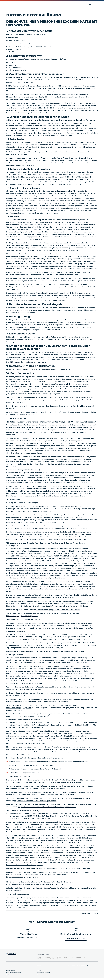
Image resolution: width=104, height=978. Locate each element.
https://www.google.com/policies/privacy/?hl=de (65, 651)
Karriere (39, 975)
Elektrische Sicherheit (12, 968)
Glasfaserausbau (10, 970)
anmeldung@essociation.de (28, 938)
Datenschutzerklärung (82, 965)
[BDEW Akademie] (49, 957)
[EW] (59, 957)
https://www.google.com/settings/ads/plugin (52, 702)
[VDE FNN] (81, 957)
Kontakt (39, 970)
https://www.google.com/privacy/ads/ (33, 716)
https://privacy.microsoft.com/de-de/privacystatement (35, 801)
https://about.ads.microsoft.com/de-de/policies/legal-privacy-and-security (47, 807)
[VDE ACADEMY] (68, 957)
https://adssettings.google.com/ (18, 708)
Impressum (73, 965)
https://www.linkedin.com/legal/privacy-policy (24, 865)
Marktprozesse (10, 975)
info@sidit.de (24, 70)
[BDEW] (39, 957)
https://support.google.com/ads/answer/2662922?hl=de (58, 610)
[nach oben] (97, 965)
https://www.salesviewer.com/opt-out (37, 534)
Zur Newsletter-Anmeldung (76, 938)
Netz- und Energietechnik (13, 972)
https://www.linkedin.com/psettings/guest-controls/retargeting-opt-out (34, 884)
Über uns (39, 968)
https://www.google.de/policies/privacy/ (22, 616)
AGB (68, 965)
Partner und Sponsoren (43, 972)
